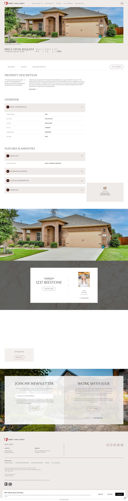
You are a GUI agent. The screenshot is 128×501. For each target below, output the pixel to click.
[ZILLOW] (121, 444)
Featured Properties (22, 462)
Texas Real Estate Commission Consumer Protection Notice (20, 468)
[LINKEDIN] (114, 444)
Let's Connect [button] (56, 462)
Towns (58, 3)
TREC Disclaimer (9, 471)
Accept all (119, 494)
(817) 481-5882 (9, 475)
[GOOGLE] (118, 444)
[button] (116, 67)
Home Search (9, 462)
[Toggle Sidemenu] (121, 3)
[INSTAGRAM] (111, 444)
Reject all (100, 494)
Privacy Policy (28, 403)
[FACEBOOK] (107, 444)
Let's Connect (68, 3)
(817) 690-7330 (79, 3)
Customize (110, 494)
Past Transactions (37, 462)
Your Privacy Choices (64, 499)
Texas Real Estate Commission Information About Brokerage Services (23, 469)
